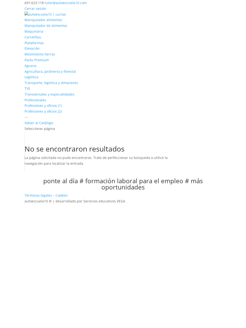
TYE (27, 88)
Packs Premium (37, 60)
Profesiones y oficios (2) (43, 111)
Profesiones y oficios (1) (43, 105)
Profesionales (35, 100)
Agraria (30, 65)
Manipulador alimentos (43, 20)
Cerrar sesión (35, 8)
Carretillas (33, 37)
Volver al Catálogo (39, 123)
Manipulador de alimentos (46, 25)
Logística (31, 77)
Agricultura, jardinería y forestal (50, 71)
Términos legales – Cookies (46, 195)
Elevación (32, 48)
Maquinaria (34, 31)
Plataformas (34, 43)
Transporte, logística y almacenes (51, 82)
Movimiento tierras (40, 54)
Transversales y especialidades (49, 94)
